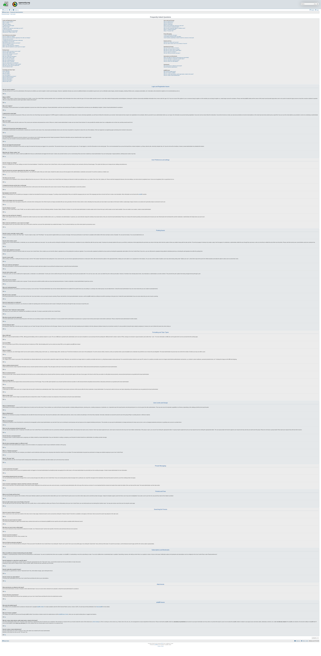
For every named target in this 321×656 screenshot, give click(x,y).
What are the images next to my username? (11, 42)
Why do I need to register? (8, 21)
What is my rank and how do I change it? (11, 45)
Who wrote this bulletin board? (170, 71)
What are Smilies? (6, 73)
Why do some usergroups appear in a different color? (174, 28)
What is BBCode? (6, 71)
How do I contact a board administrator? (172, 75)
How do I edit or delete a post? (9, 52)
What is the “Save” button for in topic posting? (12, 64)
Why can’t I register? (7, 24)
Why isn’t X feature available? (170, 72)
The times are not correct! (8, 39)
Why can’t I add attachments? (9, 60)
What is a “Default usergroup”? (170, 29)
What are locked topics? (7, 80)
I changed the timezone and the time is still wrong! (13, 40)
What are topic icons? (7, 81)
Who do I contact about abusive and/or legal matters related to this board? (179, 74)
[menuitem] (10, 10)
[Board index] (10, 4)
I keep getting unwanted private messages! (172, 36)
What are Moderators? (168, 23)
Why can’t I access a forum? (8, 58)
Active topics (13, 14)
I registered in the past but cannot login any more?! (13, 28)
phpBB (140, 194)
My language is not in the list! (8, 41)
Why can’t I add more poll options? (9, 56)
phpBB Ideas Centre (63, 614)
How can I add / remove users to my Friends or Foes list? (175, 43)
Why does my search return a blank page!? (172, 50)
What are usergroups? (168, 24)
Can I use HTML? (6, 72)
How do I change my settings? (9, 36)
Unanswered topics (6, 14)
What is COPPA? (6, 23)
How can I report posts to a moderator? (11, 62)
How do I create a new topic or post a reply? (11, 51)
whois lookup (96, 621)
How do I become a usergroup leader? (171, 26)
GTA (162, 643)
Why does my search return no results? (172, 49)
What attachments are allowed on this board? (173, 65)
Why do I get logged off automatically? (10, 30)
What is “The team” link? (169, 30)
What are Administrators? (169, 21)
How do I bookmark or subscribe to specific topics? (174, 58)
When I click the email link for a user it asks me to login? (14, 46)
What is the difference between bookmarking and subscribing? (176, 57)
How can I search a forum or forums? (171, 47)
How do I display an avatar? (8, 44)
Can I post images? (6, 75)
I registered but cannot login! (8, 25)
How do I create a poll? (7, 55)
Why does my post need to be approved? (11, 65)
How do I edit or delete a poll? (8, 57)
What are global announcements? (9, 76)
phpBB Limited (40, 606)
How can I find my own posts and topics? (172, 53)
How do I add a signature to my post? (10, 53)
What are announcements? (8, 77)
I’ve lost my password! (7, 29)
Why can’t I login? (6, 26)
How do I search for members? (170, 51)
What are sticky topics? (7, 78)
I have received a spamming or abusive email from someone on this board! (179, 37)
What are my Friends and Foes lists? (171, 42)
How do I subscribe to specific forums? (171, 60)
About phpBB (99, 606)
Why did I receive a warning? (8, 61)
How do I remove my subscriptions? (171, 61)
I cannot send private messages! (170, 35)
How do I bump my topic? (8, 66)
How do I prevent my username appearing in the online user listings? (16, 37)
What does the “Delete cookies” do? (10, 32)
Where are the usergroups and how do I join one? (174, 25)
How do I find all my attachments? (170, 67)
